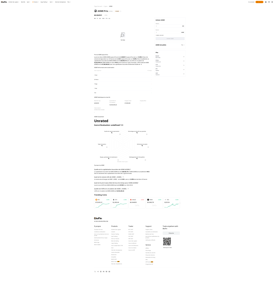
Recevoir (157, 30)
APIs (147, 259)
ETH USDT (130, 231)
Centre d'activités (115, 252)
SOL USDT (130, 236)
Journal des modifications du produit (152, 237)
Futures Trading (115, 234)
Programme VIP (149, 264)
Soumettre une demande (152, 231)
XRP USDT (130, 238)
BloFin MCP (114, 259)
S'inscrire (260, 2)
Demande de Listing (150, 257)
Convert (113, 231)
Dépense (157, 23)
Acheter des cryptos (116, 229)
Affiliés (147, 248)
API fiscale (149, 262)
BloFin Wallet (97, 244)
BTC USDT (130, 229)
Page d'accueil (98, 6)
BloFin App (96, 242)
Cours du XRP (131, 250)
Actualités (113, 257)
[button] (180, 203)
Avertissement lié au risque (100, 237)
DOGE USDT (131, 234)
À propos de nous (98, 229)
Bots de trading (115, 241)
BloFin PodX (115, 261)
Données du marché (150, 252)
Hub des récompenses (116, 250)
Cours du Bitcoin (132, 243)
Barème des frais (150, 234)
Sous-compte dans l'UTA (117, 245)
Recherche (113, 254)
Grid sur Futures (115, 238)
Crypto (105, 6)
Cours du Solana (132, 247)
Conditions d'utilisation (99, 231)
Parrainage (148, 250)
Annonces (96, 240)
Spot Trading (114, 236)
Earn (112, 247)
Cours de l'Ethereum (133, 245)
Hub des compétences (116, 263)
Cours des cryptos (132, 241)
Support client (149, 229)
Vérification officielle (150, 240)
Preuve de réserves (150, 255)
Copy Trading (114, 243)
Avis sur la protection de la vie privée (101, 234)
